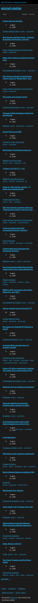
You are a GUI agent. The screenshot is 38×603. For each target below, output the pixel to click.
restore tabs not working (12, 21)
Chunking (5, 284)
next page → (5, 579)
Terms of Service (8, 593)
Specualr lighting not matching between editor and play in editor (16, 404)
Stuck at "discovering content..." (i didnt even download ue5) (17, 188)
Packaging (20, 282)
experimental (31, 466)
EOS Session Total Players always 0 (17, 150)
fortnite (32, 360)
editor (10, 202)
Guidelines (21, 588)
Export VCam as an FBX (12, 132)
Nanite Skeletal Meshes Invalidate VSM (18, 472)
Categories (12, 588)
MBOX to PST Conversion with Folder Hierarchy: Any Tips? (17, 291)
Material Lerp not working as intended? (18, 387)
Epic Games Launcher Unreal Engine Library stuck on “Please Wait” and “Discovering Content (17, 77)
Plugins (11, 466)
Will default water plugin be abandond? (18, 454)
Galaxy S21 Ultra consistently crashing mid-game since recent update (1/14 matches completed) (18, 369)
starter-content (22, 321)
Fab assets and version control (15, 97)
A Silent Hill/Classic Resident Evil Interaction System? (16, 250)
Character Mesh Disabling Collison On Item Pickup (18, 114)
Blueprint (5, 243)
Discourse (14, 597)
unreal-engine (30, 31)
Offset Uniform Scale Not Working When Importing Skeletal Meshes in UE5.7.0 (17, 524)
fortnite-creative (23, 362)
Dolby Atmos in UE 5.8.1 (12, 544)
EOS (24, 163)
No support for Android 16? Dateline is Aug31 (18, 328)
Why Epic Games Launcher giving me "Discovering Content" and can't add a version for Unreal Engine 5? (18, 208)
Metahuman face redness (13, 490)
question (22, 31)
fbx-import (28, 538)
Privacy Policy (21, 593)
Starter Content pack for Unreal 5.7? (17, 308)
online (10, 163)
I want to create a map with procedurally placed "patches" (15, 229)
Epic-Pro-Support (22, 485)
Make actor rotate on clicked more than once (18, 59)
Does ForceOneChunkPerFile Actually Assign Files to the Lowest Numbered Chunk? (18, 268)
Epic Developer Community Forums (13, 2)
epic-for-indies (29, 243)
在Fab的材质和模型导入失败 (14, 169)
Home (4, 588)
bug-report (12, 181)
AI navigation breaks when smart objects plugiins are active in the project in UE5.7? (16, 423)
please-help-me (20, 126)
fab (26, 181)
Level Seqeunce (9, 437)
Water (25, 466)
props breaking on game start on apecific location (16, 346)
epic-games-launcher (23, 222)
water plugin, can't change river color (18, 507)
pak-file (27, 282)
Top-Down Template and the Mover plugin (17, 561)
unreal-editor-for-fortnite (10, 362)
